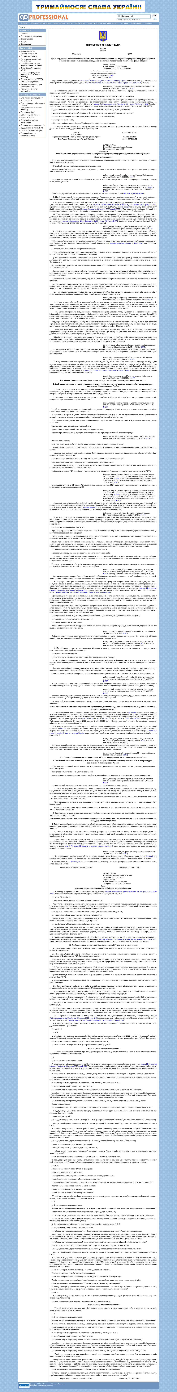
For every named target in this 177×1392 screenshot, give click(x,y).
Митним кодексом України (134, 194)
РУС (155, 19)
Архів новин (26, 123)
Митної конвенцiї (90, 507)
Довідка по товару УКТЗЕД (32, 79)
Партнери (124, 23)
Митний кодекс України (30, 115)
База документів (28, 51)
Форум (69, 23)
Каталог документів (29, 54)
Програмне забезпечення (40, 23)
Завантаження (59, 23)
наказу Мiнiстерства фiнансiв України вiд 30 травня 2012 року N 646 (121, 104)
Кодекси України (27, 117)
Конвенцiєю (138, 243)
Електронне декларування (32, 98)
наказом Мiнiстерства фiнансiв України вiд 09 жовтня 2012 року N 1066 (124, 205)
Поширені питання (28, 133)
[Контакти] (3, 29)
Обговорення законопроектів (33, 125)
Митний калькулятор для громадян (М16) (31, 85)
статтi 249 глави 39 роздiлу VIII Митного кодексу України (104, 81)
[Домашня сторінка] (43, 21)
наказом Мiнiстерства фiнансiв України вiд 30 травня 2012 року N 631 (90, 221)
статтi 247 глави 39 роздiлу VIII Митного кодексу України (107, 370)
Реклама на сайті (28, 136)
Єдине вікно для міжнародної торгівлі (103, 23)
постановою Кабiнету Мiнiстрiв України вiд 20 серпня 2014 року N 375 (113, 83)
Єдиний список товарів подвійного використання (31, 64)
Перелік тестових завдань (32, 130)
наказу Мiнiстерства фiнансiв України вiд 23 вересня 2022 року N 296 (83, 592)
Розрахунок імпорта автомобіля (29, 90)
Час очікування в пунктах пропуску (31, 109)
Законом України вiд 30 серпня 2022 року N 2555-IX (101, 209)
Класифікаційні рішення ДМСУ (31, 69)
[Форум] (3, 23)
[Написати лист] (3, 34)
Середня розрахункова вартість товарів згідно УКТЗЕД (30, 75)
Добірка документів (29, 56)
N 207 (111, 77)
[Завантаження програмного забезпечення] (3, 18)
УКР (154, 16)
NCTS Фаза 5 (26, 100)
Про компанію (136, 23)
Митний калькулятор (29, 82)
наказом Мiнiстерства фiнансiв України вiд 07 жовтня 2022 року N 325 (109, 719)
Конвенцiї (125, 207)
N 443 (111, 75)
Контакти (148, 23)
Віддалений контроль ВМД (32, 128)
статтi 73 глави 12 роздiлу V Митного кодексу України (88, 846)
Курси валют (80, 23)
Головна (24, 23)
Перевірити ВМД (28, 112)
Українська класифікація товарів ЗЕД (31, 60)
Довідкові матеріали (29, 120)
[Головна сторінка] (3, 13)
